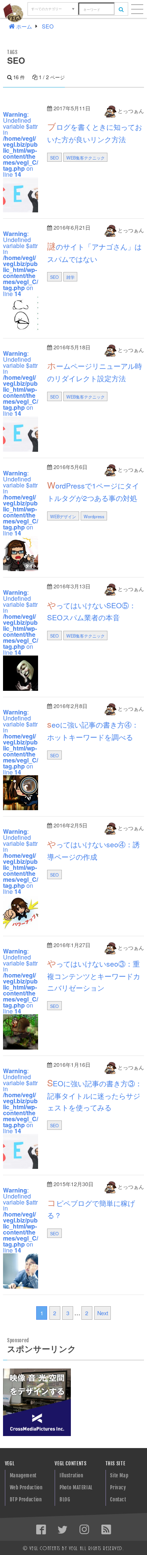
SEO (54, 158)
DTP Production (26, 1499)
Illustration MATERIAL (71, 1477)
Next (102, 1313)
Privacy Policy (118, 1489)
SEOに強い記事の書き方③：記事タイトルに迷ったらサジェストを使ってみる (94, 1094)
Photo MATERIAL (76, 1487)
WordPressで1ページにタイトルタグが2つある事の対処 (93, 491)
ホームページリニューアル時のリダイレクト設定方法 (94, 371)
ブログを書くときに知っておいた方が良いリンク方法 (94, 132)
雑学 (70, 277)
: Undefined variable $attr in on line (20, 144)
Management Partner (23, 1477)
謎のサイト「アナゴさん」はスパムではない (94, 252)
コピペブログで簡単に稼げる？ (91, 1208)
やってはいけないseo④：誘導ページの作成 (93, 850)
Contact (118, 1499)
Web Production (26, 1487)
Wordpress (94, 516)
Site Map (119, 1475)
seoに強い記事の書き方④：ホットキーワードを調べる (93, 730)
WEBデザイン (63, 516)
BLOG (65, 1499)
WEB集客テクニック (85, 158)
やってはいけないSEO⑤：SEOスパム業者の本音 (91, 611)
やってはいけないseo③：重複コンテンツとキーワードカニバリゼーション (93, 975)
